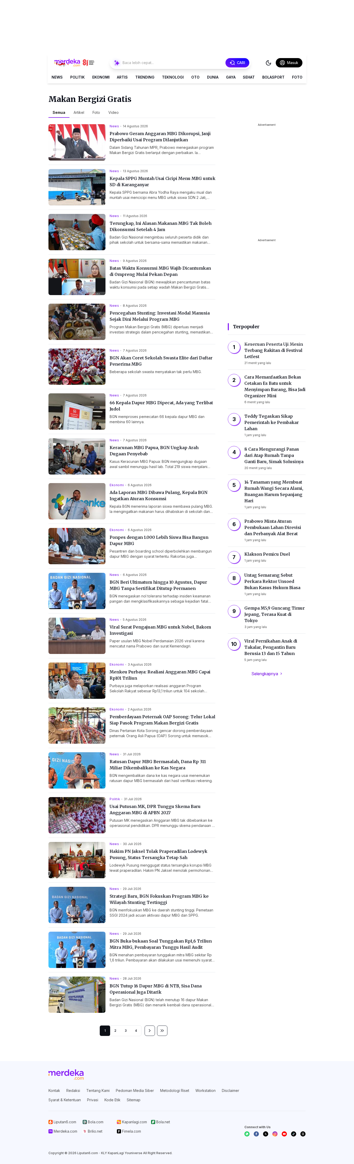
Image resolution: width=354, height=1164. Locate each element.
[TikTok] (293, 1134)
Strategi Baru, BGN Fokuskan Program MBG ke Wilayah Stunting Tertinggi (159, 899)
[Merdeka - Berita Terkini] (74, 63)
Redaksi (73, 1090)
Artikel (79, 112)
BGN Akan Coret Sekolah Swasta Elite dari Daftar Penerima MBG (161, 361)
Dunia (212, 77)
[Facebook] (256, 1134)
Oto (195, 77)
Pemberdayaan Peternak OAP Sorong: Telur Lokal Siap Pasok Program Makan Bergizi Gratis (162, 720)
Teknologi (173, 77)
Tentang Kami (98, 1090)
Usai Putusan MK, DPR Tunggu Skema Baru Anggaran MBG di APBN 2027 (155, 809)
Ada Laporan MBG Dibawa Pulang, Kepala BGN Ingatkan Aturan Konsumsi (159, 495)
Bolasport (273, 77)
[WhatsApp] (247, 1134)
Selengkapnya (264, 673)
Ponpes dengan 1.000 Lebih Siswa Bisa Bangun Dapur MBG (159, 540)
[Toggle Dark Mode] (268, 62)
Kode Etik (112, 1100)
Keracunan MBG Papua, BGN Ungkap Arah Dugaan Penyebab (154, 450)
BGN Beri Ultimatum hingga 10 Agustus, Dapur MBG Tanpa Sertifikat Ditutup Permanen (158, 585)
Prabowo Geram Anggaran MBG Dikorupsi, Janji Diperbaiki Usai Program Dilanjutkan (160, 136)
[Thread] (303, 1134)
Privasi (92, 1100)
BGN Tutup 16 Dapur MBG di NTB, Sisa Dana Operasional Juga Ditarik (156, 989)
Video (113, 112)
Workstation (205, 1090)
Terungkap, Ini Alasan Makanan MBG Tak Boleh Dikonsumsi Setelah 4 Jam (160, 226)
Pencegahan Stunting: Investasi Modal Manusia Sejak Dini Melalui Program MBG (160, 316)
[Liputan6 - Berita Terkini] (66, 1074)
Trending (144, 77)
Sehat (249, 77)
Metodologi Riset (174, 1090)
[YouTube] (284, 1134)
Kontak (54, 1090)
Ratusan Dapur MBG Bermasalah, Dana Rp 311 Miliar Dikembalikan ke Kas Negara (158, 764)
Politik (77, 77)
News (57, 77)
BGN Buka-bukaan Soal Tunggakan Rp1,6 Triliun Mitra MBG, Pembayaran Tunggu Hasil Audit (161, 944)
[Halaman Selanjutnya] (150, 1031)
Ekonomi (101, 77)
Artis (122, 77)
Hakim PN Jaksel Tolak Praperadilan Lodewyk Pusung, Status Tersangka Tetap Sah (158, 854)
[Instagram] (275, 1134)
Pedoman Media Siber (135, 1090)
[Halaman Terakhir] (162, 1031)
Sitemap (133, 1100)
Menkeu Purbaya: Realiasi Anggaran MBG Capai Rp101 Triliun (160, 675)
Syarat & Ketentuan (64, 1100)
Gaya (231, 77)
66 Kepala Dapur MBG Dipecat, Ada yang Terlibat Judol (161, 406)
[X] (265, 1134)
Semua (59, 112)
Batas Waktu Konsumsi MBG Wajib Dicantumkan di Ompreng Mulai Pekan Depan (160, 271)
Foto (297, 77)
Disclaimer (230, 1090)
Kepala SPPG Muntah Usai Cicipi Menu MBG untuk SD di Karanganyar (162, 181)
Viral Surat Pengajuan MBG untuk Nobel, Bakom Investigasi (160, 630)
